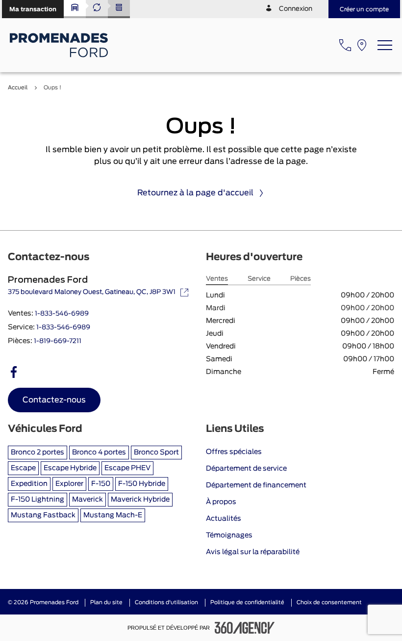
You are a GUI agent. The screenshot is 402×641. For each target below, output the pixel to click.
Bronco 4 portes (99, 452)
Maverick (87, 499)
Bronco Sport (156, 452)
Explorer (69, 484)
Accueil (17, 87)
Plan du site (106, 602)
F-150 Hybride (141, 484)
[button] (33, 9)
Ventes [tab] (217, 279)
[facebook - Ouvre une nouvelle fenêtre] (14, 372)
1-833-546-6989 (62, 314)
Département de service (246, 468)
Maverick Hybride (140, 499)
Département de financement (256, 485)
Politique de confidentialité (247, 602)
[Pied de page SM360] (245, 628)
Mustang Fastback (43, 515)
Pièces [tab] (300, 279)
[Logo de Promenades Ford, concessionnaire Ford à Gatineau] (60, 45)
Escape (23, 468)
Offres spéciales (234, 452)
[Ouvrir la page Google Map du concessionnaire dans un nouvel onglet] (362, 45)
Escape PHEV (127, 468)
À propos (221, 502)
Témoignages (229, 535)
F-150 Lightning (37, 499)
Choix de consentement (329, 602)
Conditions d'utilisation (166, 602)
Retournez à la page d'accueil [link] (195, 193)
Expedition (29, 484)
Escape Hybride (70, 468)
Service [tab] (259, 279)
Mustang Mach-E (112, 515)
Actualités (223, 518)
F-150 (100, 484)
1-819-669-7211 (57, 341)
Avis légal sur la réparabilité (253, 552)
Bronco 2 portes (37, 452)
